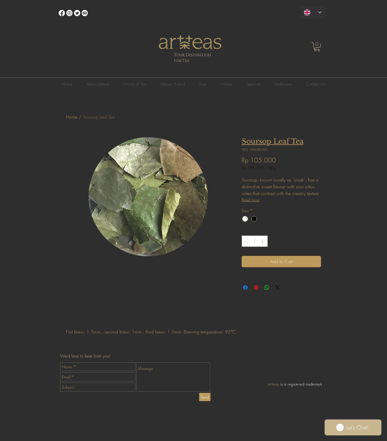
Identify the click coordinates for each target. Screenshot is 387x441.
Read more (251, 199)
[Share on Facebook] (245, 287)
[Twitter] (77, 13)
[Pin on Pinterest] (256, 287)
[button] (317, 46)
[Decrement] (246, 241)
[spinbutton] (254, 241)
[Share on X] (277, 287)
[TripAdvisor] (85, 13)
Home (71, 117)
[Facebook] (62, 13)
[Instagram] (69, 13)
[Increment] (263, 241)
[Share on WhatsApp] (266, 287)
